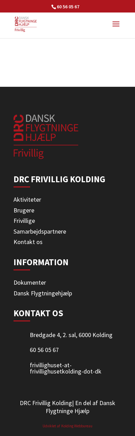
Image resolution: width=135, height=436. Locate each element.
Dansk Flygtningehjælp (43, 293)
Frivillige (24, 221)
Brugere (24, 210)
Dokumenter (30, 282)
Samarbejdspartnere (40, 231)
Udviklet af (51, 426)
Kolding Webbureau (76, 426)
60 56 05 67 (68, 6)
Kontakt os (28, 242)
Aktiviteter (27, 199)
